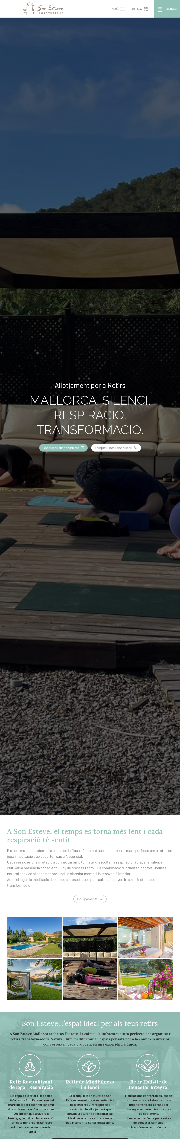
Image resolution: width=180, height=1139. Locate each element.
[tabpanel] (90, 416)
